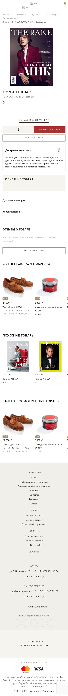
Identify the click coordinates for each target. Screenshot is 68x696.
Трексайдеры (9, 307)
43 (22, 311)
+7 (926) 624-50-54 (49, 571)
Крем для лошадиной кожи (48, 307)
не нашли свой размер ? (34, 120)
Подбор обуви (34, 545)
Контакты (34, 495)
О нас (34, 478)
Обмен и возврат (34, 520)
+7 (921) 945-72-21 (48, 591)
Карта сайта (49, 691)
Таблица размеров (34, 540)
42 (13, 311)
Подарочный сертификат (34, 524)
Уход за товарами (34, 536)
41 (4, 311)
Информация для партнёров (34, 482)
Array (19, 307)
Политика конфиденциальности (34, 486)
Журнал (6, 379)
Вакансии (34, 499)
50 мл (38, 314)
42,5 (18, 311)
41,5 (8, 311)
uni (4, 382)
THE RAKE (26, 92)
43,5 (27, 311)
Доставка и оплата (34, 516)
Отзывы (34, 491)
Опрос (34, 504)
